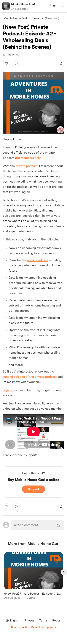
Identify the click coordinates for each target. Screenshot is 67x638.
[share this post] (61, 63)
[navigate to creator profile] (6, 6)
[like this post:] (6, 63)
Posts (36, 18)
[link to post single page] (33, 576)
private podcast (26, 166)
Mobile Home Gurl (23, 4)
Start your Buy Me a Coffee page (32, 627)
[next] (64, 572)
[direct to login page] (37, 525)
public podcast (37, 260)
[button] (62, 6)
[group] (33, 577)
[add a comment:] (16, 63)
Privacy (29, 620)
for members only (28, 158)
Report (56, 620)
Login (53, 5)
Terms (43, 620)
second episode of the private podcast (30, 376)
